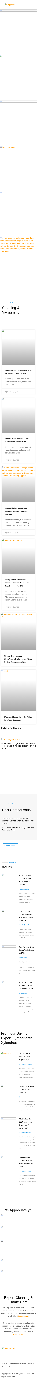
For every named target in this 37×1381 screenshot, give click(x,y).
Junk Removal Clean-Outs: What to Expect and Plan (27, 950)
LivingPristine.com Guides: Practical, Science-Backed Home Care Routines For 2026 (18, 583)
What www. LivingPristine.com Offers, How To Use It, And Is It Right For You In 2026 (18, 745)
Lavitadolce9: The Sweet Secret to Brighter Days (25, 1057)
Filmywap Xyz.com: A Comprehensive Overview (26, 1089)
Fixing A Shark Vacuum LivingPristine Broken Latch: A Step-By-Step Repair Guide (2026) (18, 659)
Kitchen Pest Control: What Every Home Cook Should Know (26, 986)
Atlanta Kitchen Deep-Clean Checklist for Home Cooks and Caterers (17, 511)
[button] (34, 4)
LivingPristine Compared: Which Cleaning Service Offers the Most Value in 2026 (18, 820)
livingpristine (23, 1316)
